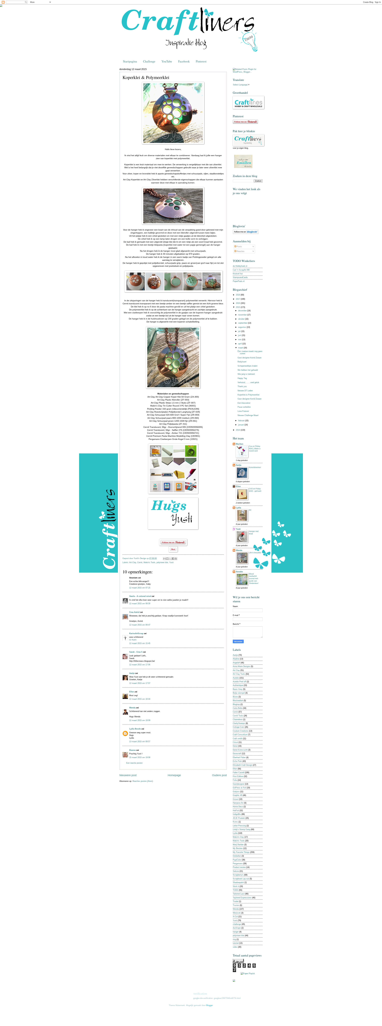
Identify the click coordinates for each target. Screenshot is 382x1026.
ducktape (237, 928)
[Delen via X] (170, 558)
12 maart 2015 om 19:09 (139, 720)
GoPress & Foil (239, 788)
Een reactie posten (134, 763)
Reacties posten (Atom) (143, 781)
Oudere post (219, 775)
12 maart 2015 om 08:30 (139, 603)
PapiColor (237, 860)
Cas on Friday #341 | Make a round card (254, 448)
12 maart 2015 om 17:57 (139, 683)
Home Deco (238, 806)
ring (234, 939)
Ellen (131, 692)
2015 (238, 307)
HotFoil (236, 810)
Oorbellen (237, 856)
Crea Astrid (134, 612)
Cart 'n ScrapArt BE (241, 270)
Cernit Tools (238, 716)
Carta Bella (237, 708)
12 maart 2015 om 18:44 (139, 699)
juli (239, 331)
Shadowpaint (238, 882)
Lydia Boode (135, 729)
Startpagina (130, 61)
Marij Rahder (238, 844)
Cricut (235, 742)
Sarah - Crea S (136, 652)
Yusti (171, 562)
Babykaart (242, 362)
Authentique (238, 685)
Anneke (239, 572)
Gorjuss (236, 791)
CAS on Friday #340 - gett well (255, 490)
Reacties (240, 251)
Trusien (236, 905)
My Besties (238, 848)
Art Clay (132, 562)
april (240, 344)
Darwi (235, 746)
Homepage (174, 775)
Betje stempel (239, 693)
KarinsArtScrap (136, 633)
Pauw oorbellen (244, 407)
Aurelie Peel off (239, 681)
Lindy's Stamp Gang (241, 829)
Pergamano (238, 863)
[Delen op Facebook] (172, 558)
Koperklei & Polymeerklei (248, 395)
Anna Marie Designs (241, 666)
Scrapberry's (238, 875)
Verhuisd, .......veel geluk (248, 382)
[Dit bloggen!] (167, 558)
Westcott (237, 913)
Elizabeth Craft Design (242, 765)
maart (241, 348)
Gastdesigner (238, 784)
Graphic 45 (237, 795)
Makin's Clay (238, 837)
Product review (239, 867)
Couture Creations (240, 731)
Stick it (236, 886)
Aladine (236, 659)
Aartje (132, 673)
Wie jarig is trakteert (246, 374)
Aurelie (236, 678)
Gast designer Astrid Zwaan (249, 358)
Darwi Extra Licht (240, 750)
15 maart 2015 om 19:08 (139, 757)
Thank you (242, 386)
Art (250, 510)
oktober (241, 319)
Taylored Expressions (242, 898)
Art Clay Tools (239, 674)
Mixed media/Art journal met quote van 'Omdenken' (253, 579)
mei (240, 339)
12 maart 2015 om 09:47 (139, 625)
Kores (235, 822)
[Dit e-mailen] (164, 558)
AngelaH (236, 663)
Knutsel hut (238, 274)
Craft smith (237, 738)
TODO (235, 890)
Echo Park (237, 761)
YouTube (166, 61)
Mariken (239, 444)
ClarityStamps (239, 723)
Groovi (235, 799)
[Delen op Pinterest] (175, 558)
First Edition (238, 776)
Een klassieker (244, 403)
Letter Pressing (239, 826)
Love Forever (243, 411)
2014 (238, 430)
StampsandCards (240, 277)
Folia (235, 780)
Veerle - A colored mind (140, 596)
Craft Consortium (240, 735)
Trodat (235, 901)
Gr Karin (132, 640)
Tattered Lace (239, 894)
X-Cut (235, 916)
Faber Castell (238, 772)
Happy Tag (242, 378)
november (242, 315)
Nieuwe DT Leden (245, 390)
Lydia (238, 508)
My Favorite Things (241, 852)
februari (241, 420)
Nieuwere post (128, 775)
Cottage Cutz (238, 727)
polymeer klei (162, 562)
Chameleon (237, 719)
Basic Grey (237, 689)
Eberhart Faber (239, 757)
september (243, 323)
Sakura (236, 871)
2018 (238, 295)
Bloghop (236, 704)
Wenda (132, 708)
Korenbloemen (255, 467)
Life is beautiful (255, 553)
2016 (238, 303)
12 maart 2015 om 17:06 (139, 664)
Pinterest (201, 61)
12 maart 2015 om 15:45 (139, 643)
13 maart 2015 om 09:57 (139, 741)
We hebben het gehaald (248, 370)
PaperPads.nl (238, 281)
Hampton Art (238, 803)
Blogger (209, 1005)
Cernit (139, 562)
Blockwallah (238, 700)
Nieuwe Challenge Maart (248, 415)
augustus (242, 327)
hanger (236, 932)
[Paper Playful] (248, 973)
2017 (238, 299)
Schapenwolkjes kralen (247, 366)
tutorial (236, 943)
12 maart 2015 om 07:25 (139, 588)
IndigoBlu (237, 814)
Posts (239, 246)
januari (241, 425)
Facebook (184, 61)
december (242, 310)
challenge (237, 924)
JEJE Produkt (239, 818)
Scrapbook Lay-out (241, 879)
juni (240, 335)
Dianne (132, 750)
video (235, 947)
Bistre (235, 697)
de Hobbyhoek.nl (240, 266)
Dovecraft (237, 753)
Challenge (149, 61)
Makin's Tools (149, 562)
